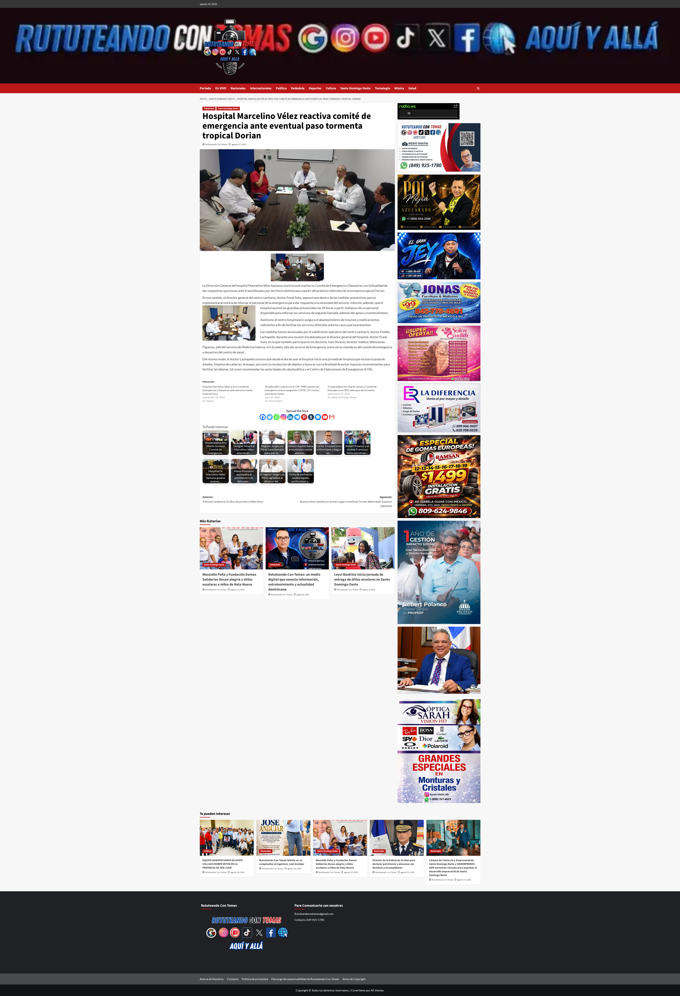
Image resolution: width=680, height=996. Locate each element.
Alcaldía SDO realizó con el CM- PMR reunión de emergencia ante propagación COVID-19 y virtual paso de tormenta (292, 390)
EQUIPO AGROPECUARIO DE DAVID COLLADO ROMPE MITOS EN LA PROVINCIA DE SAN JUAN (222, 864)
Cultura (331, 88)
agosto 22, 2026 (407, 872)
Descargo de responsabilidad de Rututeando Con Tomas (305, 979)
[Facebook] (263, 417)
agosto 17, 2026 (464, 879)
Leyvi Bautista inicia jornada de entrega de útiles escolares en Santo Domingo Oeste (362, 579)
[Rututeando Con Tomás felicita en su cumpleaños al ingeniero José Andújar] (283, 838)
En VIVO (220, 88)
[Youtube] (325, 417)
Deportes (315, 88)
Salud (412, 88)
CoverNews (358, 990)
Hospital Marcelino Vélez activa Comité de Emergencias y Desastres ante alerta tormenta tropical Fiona (227, 390)
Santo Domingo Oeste (355, 88)
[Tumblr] (311, 417)
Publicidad (209, 108)
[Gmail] (332, 417)
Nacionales (238, 88)
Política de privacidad (255, 979)
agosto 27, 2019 (238, 144)
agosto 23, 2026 (237, 589)
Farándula (297, 88)
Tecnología (382, 88)
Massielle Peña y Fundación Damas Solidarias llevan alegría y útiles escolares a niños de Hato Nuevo (229, 579)
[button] (478, 88)
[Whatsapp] (276, 417)
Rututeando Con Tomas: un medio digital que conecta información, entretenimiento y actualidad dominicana (294, 582)
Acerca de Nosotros (212, 979)
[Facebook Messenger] (318, 417)
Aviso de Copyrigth (354, 979)
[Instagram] (283, 417)
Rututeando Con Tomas (216, 144)
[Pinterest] (304, 417)
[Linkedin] (290, 417)
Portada (205, 88)
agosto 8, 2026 (302, 594)
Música (399, 88)
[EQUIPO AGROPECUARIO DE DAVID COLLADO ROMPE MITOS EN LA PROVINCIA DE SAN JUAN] (227, 838)
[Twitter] (270, 417)
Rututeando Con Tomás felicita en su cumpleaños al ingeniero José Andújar (281, 862)
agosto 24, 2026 (237, 872)
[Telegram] (297, 417)
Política (281, 88)
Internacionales (260, 88)
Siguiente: (346, 501)
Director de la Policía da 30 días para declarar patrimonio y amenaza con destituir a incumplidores (393, 864)
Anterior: (232, 499)
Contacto (233, 979)
